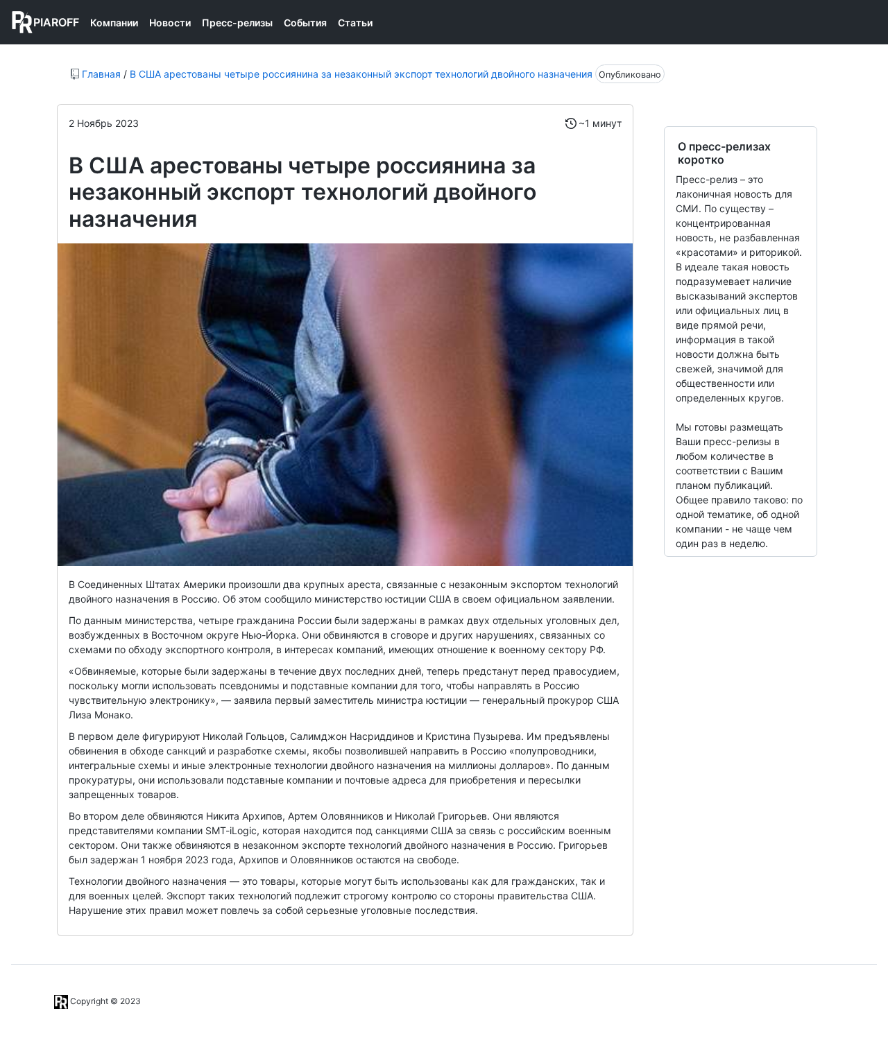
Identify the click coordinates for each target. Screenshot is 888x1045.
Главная (101, 74)
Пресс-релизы (237, 22)
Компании (114, 22)
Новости (170, 22)
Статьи (355, 22)
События (305, 22)
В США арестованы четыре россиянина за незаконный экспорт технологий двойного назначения (361, 74)
